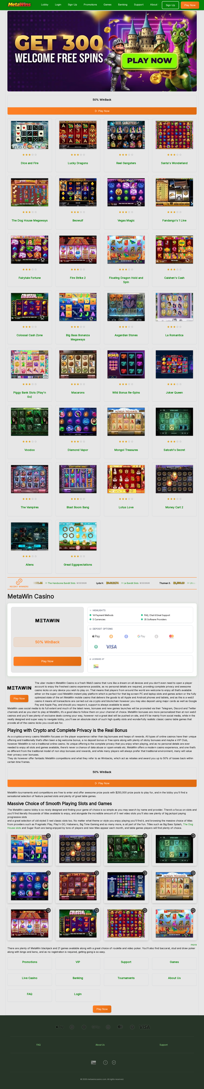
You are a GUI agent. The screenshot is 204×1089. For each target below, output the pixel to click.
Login (58, 4)
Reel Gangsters (126, 163)
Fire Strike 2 (78, 277)
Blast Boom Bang (78, 507)
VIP (78, 962)
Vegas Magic (126, 220)
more (194, 944)
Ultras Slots (172, 583)
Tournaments (126, 978)
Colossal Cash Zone (30, 335)
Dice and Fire (29, 163)
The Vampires (30, 507)
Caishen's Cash (174, 277)
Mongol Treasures (126, 449)
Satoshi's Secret (174, 449)
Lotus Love (126, 507)
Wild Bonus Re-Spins (126, 392)
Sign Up (72, 4)
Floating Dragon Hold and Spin (126, 280)
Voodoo (29, 449)
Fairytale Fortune (30, 277)
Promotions (90, 4)
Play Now (190, 5)
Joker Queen (174, 392)
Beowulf (77, 220)
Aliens (30, 564)
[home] (20, 8)
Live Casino (29, 978)
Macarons (77, 392)
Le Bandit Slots (108, 583)
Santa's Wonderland (174, 163)
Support (138, 4)
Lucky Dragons (78, 163)
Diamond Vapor (78, 449)
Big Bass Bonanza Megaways (78, 337)
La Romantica (174, 335)
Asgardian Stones (126, 335)
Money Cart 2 (174, 507)
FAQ (29, 994)
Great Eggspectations (78, 564)
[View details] (48, 835)
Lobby (44, 4)
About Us (155, 4)
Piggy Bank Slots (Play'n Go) (29, 394)
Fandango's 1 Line (174, 220)
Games (107, 4)
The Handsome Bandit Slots (39, 583)
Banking (122, 4)
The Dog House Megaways (30, 220)
